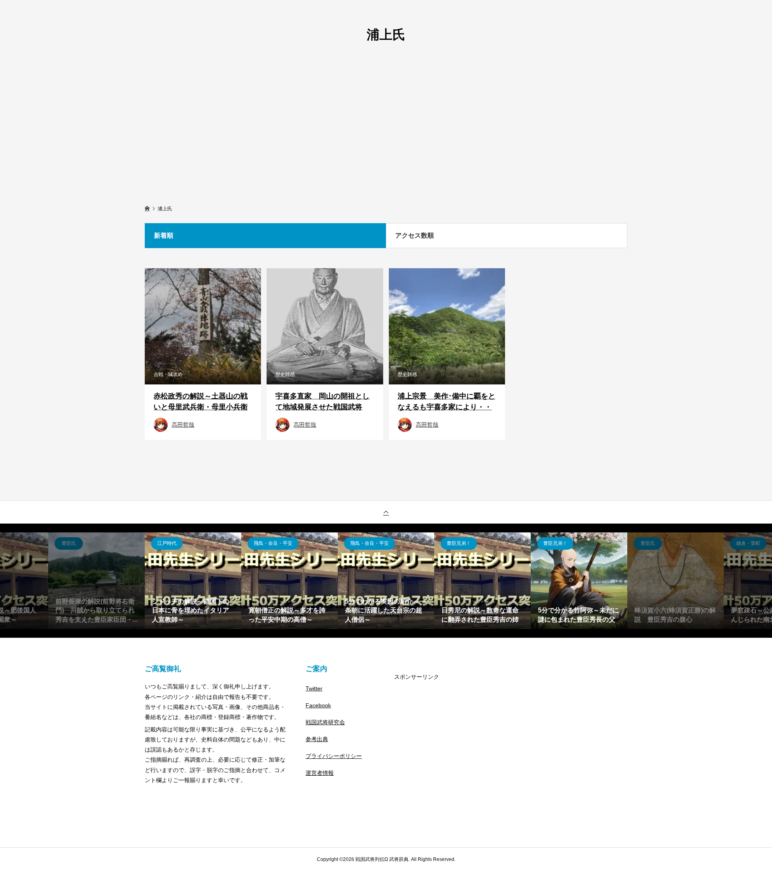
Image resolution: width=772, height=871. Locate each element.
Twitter (314, 688)
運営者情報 (320, 773)
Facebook (318, 705)
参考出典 (317, 739)
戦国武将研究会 (325, 722)
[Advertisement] (386, 121)
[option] (96, 580)
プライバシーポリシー (334, 756)
